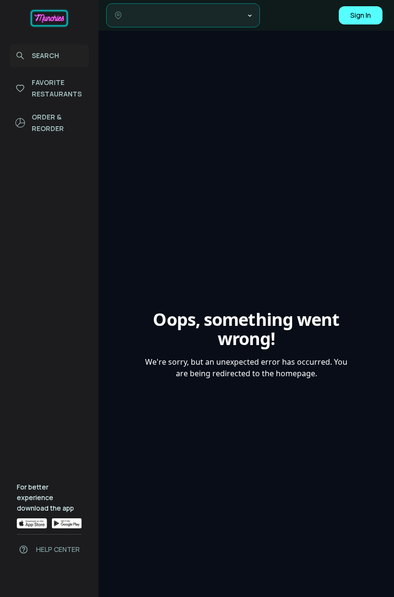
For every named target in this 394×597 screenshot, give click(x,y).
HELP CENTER (58, 549)
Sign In (360, 15)
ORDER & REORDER (48, 122)
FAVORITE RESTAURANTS (57, 88)
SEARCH (45, 55)
